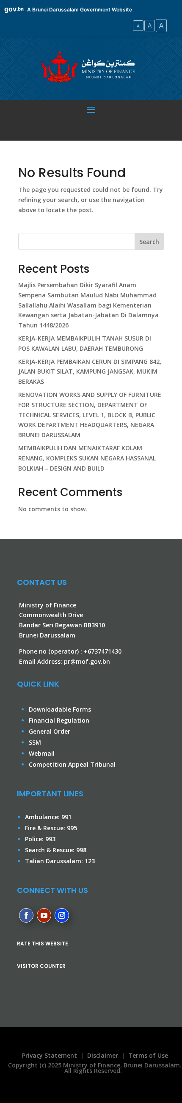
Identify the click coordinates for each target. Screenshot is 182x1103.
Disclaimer (102, 1055)
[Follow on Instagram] (62, 915)
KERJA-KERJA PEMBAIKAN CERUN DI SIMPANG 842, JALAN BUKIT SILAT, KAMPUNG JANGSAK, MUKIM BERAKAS (89, 372)
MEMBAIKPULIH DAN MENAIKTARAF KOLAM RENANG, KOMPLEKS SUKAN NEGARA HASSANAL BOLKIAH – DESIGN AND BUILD (87, 458)
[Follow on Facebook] (26, 915)
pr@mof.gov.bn (87, 661)
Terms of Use (148, 1055)
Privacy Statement (48, 1055)
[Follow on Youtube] (44, 915)
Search (149, 242)
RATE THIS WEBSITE (42, 943)
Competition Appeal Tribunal (72, 764)
